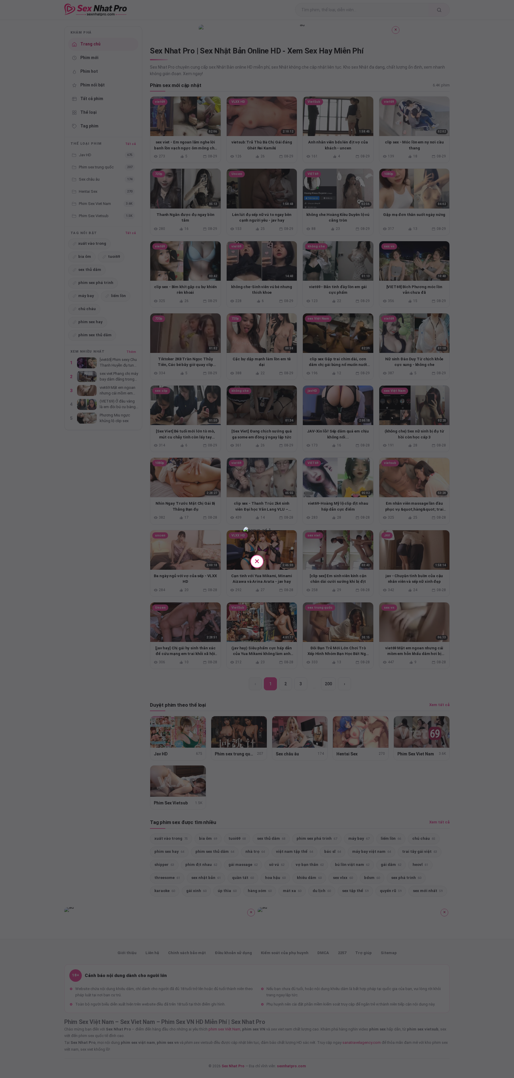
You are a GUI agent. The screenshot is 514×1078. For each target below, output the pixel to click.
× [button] (257, 561)
